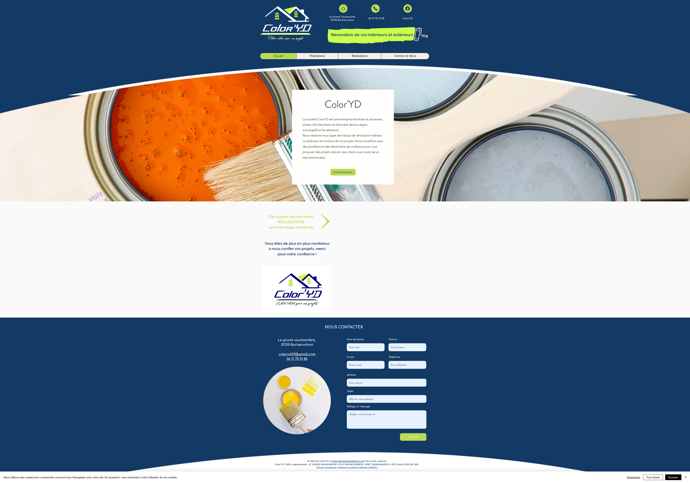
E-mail (350, 357)
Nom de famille (355, 339)
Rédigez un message (358, 406)
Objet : (350, 391)
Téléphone (394, 357)
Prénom (393, 339)
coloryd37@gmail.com (297, 354)
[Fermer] (686, 477)
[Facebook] (407, 8)
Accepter (673, 477)
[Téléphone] (375, 8)
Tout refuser (653, 477)
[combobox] (386, 383)
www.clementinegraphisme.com (348, 461)
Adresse (351, 375)
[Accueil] (343, 8)
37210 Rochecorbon (342, 20)
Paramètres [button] (633, 477)
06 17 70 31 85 (297, 359)
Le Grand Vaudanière (342, 17)
